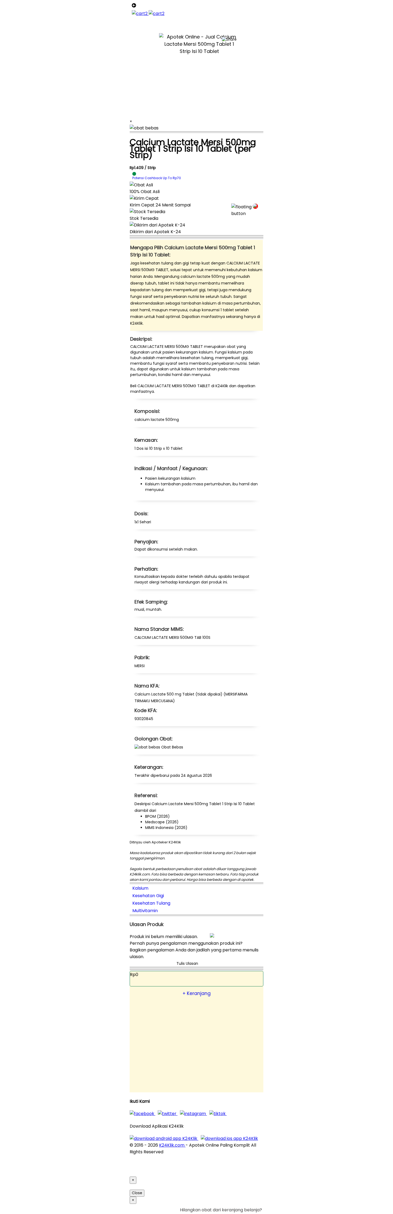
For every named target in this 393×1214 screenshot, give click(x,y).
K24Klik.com (172, 1145)
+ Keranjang (197, 993)
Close (137, 1193)
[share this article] (229, 39)
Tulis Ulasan (187, 963)
